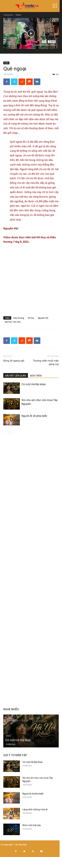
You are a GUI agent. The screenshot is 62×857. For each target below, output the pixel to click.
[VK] (37, 81)
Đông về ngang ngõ (13, 360)
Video (18, 14)
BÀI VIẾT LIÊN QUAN (15, 375)
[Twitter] (14, 81)
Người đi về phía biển (34, 415)
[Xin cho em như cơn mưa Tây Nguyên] (11, 404)
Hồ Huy (31, 318)
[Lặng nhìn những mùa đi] (11, 813)
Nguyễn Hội (43, 318)
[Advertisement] (31, 279)
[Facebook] (6, 81)
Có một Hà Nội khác (33, 384)
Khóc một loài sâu (31, 825)
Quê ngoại (16, 141)
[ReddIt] (22, 81)
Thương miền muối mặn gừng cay (46, 362)
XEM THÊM (35, 375)
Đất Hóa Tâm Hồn (13, 322)
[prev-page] (5, 432)
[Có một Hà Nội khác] (11, 388)
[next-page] (11, 432)
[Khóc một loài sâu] (11, 829)
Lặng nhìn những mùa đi (34, 809)
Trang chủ (8, 14)
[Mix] (29, 81)
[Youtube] (41, 851)
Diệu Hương (18, 318)
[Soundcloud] (24, 851)
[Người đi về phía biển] (11, 419)
